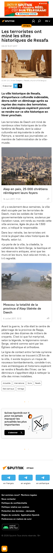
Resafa (37, 383)
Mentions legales (29, 495)
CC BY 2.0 (5, 80)
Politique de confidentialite (14, 503)
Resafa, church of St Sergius (35, 80)
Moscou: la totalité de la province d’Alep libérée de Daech (22, 308)
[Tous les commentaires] (4, 549)
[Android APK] (10, 527)
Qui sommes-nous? (10, 495)
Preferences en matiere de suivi (16, 519)
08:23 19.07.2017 (9, 46)
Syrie (30, 383)
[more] (48, 199)
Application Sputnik (30, 515)
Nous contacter (8, 499)
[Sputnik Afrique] (8, 22)
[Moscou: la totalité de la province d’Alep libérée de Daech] (26, 282)
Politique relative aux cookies (15, 507)
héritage (21, 389)
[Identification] (33, 21)
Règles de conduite (10, 515)
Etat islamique (8, 389)
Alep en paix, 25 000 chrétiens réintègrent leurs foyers (25, 191)
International (19, 383)
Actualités (7, 383)
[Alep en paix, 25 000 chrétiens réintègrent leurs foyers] (26, 166)
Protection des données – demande (18, 511)
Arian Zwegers (17, 80)
